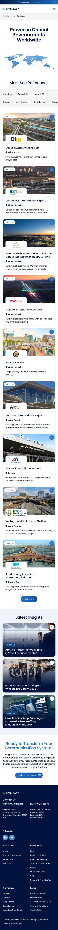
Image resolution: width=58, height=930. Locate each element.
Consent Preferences (12, 923)
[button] (54, 2)
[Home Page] (11, 8)
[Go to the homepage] (11, 793)
